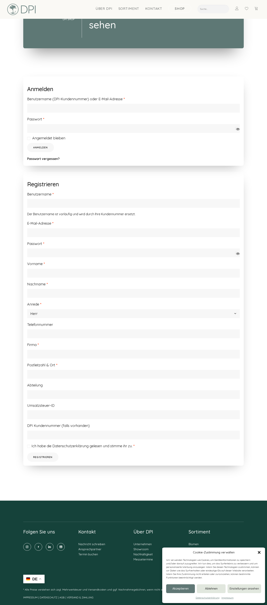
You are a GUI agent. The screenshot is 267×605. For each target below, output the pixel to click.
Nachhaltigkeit (143, 554)
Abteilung (35, 385)
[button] (259, 552)
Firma (33, 344)
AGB (62, 597)
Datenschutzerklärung (208, 597)
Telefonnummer (40, 324)
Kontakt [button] (153, 8)
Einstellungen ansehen (244, 588)
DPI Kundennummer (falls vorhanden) (58, 425)
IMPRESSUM (30, 597)
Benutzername (40, 194)
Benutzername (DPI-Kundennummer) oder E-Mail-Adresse (76, 99)
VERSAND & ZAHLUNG (80, 597)
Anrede (34, 304)
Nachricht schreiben (91, 544)
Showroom (141, 549)
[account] (239, 8)
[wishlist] (248, 8)
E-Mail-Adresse (40, 223)
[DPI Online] (21, 9)
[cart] (256, 8)
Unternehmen (143, 544)
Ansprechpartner (89, 549)
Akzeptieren (180, 588)
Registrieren (42, 457)
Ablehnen (211, 588)
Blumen (194, 544)
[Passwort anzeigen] (236, 128)
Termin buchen (88, 554)
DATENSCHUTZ (49, 597)
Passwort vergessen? (43, 159)
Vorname (36, 264)
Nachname (37, 284)
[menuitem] (104, 8)
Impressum (227, 597)
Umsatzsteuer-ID (41, 405)
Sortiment (128, 8)
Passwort (35, 119)
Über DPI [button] (104, 8)
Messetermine (143, 559)
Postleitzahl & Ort (42, 365)
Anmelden (40, 147)
